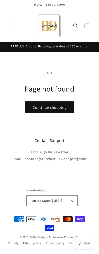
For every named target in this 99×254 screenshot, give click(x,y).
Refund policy (32, 243)
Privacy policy (55, 243)
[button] (10, 25)
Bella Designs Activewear (46, 237)
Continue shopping (49, 107)
